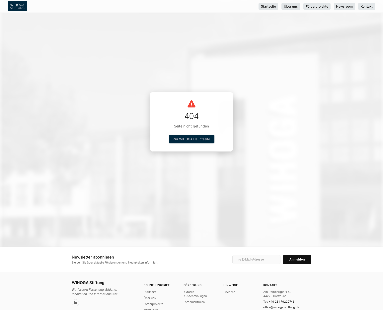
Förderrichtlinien (194, 302)
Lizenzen (229, 292)
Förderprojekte (317, 6)
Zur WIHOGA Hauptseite (191, 139)
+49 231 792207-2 (281, 301)
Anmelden (297, 259)
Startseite (268, 6)
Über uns (291, 6)
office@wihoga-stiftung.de (281, 307)
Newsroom (344, 6)
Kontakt (367, 6)
